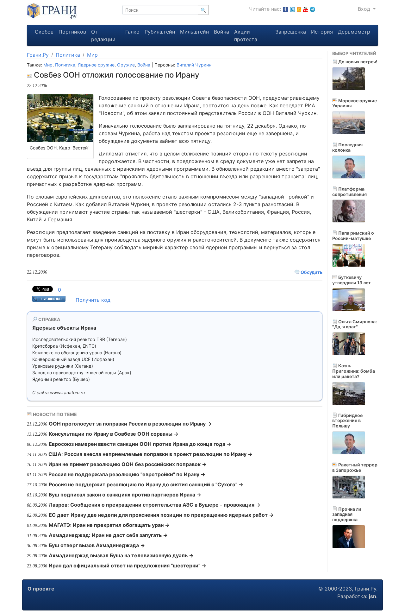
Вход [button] (365, 9)
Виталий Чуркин (194, 64)
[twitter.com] (292, 9)
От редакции (103, 35)
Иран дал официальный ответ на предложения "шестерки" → (127, 565)
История (322, 31)
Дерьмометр (354, 31)
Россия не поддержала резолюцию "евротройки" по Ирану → (126, 474)
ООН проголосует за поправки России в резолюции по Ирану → (130, 423)
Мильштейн (194, 31)
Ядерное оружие (96, 64)
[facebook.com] (285, 9)
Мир (92, 55)
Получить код (93, 300)
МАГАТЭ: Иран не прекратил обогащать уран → (109, 525)
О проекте (41, 588)
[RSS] (299, 9)
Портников (72, 31)
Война (221, 31)
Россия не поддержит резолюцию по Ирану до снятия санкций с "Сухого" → (146, 484)
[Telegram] (312, 9)
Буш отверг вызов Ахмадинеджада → (97, 545)
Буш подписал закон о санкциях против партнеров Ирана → (125, 494)
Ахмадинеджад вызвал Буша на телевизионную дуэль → (121, 555)
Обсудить (311, 272)
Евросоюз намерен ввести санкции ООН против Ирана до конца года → (140, 444)
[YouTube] (305, 9)
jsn (372, 596)
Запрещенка (290, 31)
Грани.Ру (38, 55)
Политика (68, 55)
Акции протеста (245, 35)
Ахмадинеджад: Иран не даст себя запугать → (108, 535)
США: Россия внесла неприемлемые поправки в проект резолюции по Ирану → (150, 454)
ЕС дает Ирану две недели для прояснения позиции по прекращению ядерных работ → (161, 515)
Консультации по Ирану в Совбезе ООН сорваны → (113, 434)
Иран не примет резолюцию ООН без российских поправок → (127, 464)
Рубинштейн (160, 31)
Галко (132, 31)
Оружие (126, 64)
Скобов (44, 31)
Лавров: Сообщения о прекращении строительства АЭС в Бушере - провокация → (154, 505)
